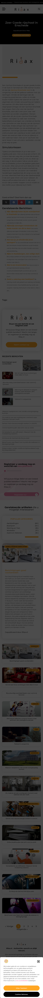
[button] (38, 961)
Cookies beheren (21, 994)
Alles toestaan (21, 988)
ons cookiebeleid (22, 980)
